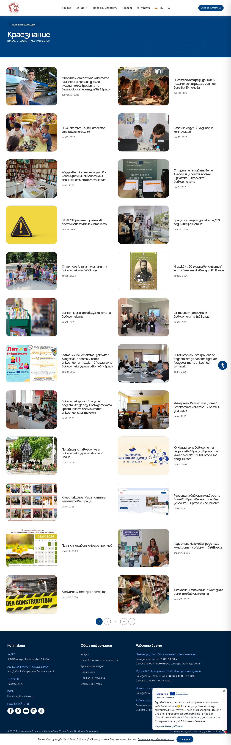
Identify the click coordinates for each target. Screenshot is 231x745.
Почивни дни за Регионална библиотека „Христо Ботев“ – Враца (83, 453)
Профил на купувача (93, 678)
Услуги (85, 654)
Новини (127, 8)
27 (123, 621)
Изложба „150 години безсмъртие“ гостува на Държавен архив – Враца (199, 268)
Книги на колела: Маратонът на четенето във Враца (83, 499)
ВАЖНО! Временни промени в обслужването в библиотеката (84, 222)
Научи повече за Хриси (169, 726)
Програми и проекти (105, 8)
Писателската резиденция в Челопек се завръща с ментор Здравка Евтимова (195, 84)
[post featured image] (31, 86)
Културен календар (92, 666)
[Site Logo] (13, 8)
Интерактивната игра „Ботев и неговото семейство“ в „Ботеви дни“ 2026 (197, 407)
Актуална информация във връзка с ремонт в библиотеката (198, 592)
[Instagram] (33, 711)
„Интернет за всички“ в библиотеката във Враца (191, 315)
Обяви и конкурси (91, 684)
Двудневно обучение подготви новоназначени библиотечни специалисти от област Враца (84, 176)
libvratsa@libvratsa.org (20, 696)
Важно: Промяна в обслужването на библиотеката (86, 315)
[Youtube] (26, 711)
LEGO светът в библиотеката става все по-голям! (83, 130)
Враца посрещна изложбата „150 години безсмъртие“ (197, 222)
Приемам (185, 739)
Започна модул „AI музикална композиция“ (193, 130)
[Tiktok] (41, 711)
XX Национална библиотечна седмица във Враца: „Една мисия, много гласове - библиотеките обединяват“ (196, 453)
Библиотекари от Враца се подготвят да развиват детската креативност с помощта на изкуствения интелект (87, 407)
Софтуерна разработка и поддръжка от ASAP (195, 731)
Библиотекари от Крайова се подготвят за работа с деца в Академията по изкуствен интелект (195, 360)
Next (131, 621)
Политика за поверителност (156, 739)
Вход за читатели (211, 7)
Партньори (88, 672)
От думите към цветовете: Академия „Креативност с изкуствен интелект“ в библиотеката (194, 176)
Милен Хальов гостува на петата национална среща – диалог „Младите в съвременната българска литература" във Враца (86, 83)
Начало (67, 8)
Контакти (143, 8)
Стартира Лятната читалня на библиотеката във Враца (84, 268)
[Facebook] (10, 711)
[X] (18, 711)
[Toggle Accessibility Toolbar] (223, 365)
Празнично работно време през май (87, 545)
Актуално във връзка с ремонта (84, 592)
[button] (169, 8)
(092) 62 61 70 (15, 684)
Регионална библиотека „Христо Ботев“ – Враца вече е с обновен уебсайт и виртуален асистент (197, 499)
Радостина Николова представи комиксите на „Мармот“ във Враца (198, 545)
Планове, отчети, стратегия (99, 660)
